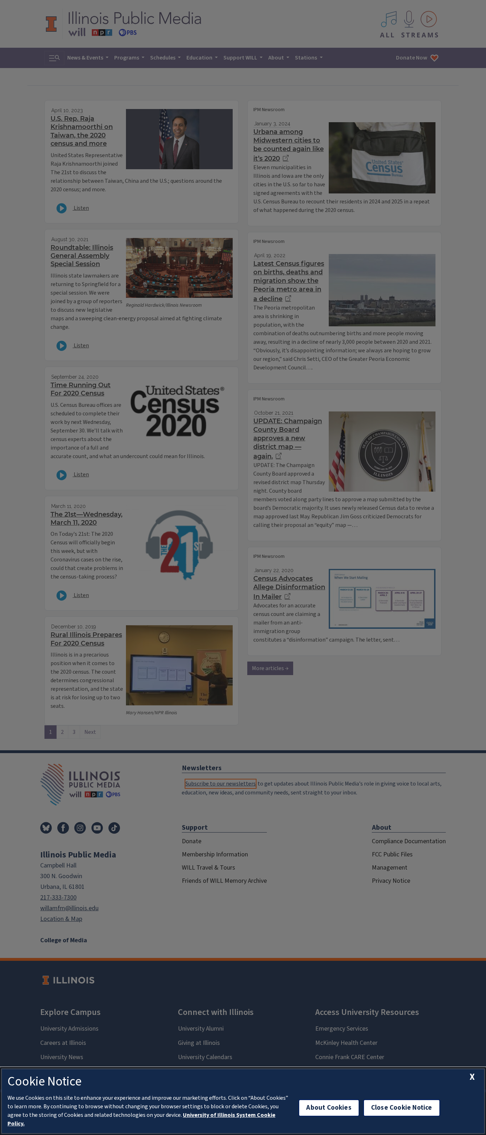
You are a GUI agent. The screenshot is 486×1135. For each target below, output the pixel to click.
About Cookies (328, 1108)
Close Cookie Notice (401, 1108)
